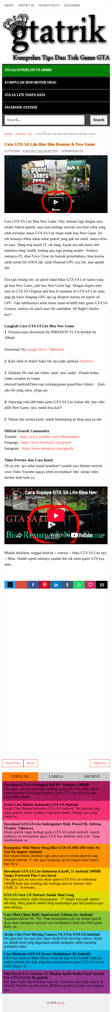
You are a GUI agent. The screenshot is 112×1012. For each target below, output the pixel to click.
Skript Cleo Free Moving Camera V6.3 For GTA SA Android (52, 934)
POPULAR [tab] (20, 776)
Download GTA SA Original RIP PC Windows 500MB (46, 785)
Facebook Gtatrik (21, 107)
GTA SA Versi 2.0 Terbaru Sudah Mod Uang (39, 895)
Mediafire (57, 349)
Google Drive (37, 349)
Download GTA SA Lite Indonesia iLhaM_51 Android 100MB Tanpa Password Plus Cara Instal (52, 873)
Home (30, 763)
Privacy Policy (49, 5)
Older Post (100, 763)
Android (69, 151)
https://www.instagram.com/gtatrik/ (48, 448)
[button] (10, 584)
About (9, 5)
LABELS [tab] (56, 776)
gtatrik (61, 1002)
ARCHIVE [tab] (92, 776)
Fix (81, 151)
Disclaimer (72, 5)
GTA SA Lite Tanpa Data (25, 95)
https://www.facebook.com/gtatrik (46, 442)
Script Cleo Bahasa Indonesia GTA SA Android (41, 805)
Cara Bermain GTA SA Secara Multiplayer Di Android (47, 954)
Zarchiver (86, 361)
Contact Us (26, 5)
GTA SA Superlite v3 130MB (28, 70)
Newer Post (12, 763)
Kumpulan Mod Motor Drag (30, 82)
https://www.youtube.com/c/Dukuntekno (49, 437)
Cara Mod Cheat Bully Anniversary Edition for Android (48, 915)
